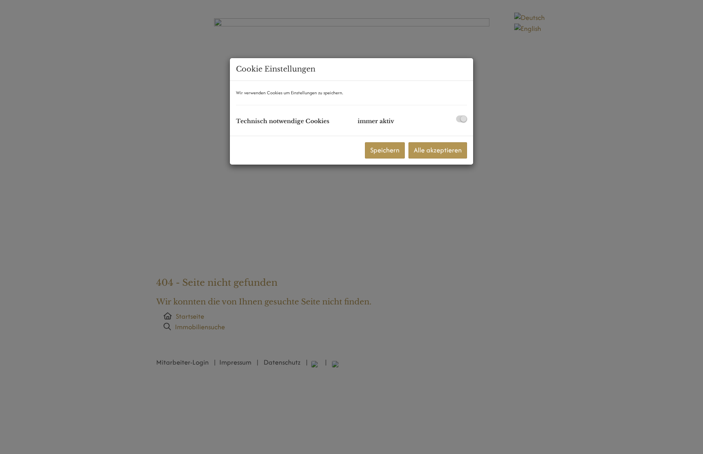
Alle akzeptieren (438, 150)
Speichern (385, 150)
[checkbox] (461, 118)
